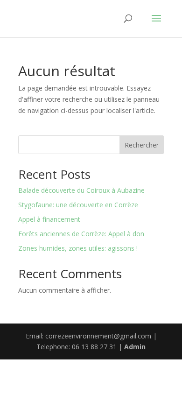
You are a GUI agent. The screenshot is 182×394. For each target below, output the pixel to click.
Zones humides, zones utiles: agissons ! (78, 248)
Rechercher (142, 145)
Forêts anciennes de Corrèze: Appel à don (81, 233)
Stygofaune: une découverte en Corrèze (78, 204)
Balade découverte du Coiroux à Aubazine (81, 190)
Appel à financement (49, 219)
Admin (135, 346)
